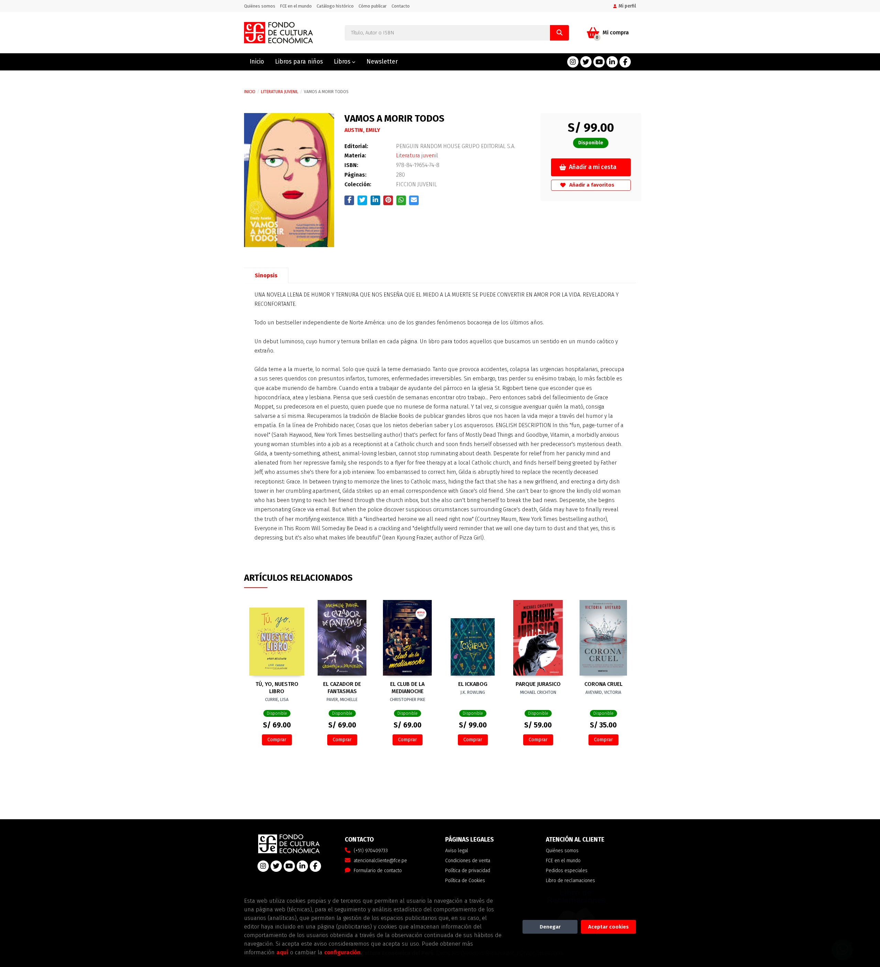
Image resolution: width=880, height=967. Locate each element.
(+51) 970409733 (371, 851)
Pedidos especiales (566, 871)
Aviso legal (456, 851)
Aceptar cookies (608, 927)
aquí (282, 952)
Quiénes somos (259, 6)
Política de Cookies (465, 880)
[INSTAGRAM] (573, 62)
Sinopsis (266, 275)
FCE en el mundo (296, 6)
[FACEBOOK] (625, 62)
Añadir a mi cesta (592, 167)
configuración (342, 952)
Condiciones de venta (467, 861)
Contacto (401, 6)
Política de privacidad (467, 871)
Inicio (249, 91)
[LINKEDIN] (612, 62)
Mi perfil (627, 6)
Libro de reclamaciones (570, 880)
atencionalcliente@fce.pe (380, 861)
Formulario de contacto (378, 871)
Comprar (276, 740)
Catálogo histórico (335, 6)
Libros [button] (343, 61)
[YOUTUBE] (599, 62)
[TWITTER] (586, 62)
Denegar (550, 927)
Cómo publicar (373, 6)
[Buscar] (559, 33)
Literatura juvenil (279, 91)
